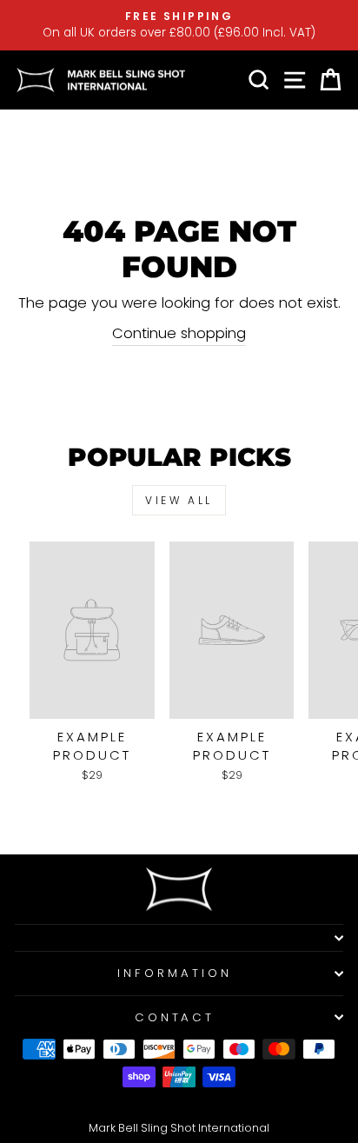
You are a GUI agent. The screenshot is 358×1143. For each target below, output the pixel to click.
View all (179, 500)
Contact (175, 1017)
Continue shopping (179, 333)
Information (174, 973)
